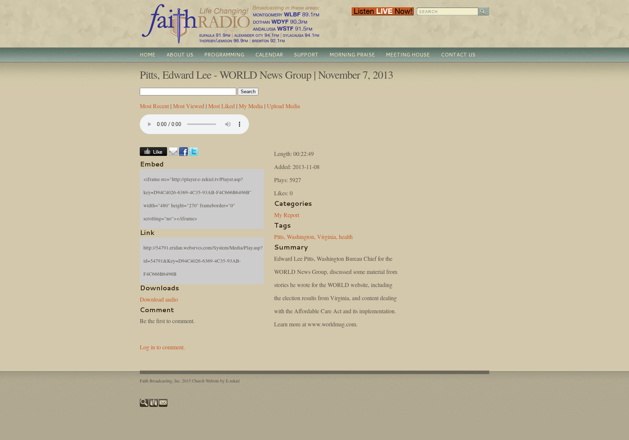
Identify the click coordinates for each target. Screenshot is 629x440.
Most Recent (154, 106)
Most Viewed (188, 106)
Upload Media (283, 106)
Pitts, (279, 236)
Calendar (269, 54)
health (346, 236)
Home (147, 54)
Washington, (301, 236)
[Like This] (153, 153)
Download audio (159, 299)
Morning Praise (352, 54)
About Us (179, 54)
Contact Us (458, 54)
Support (306, 54)
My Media (251, 106)
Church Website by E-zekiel (216, 381)
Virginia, (327, 236)
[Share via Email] (173, 153)
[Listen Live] (383, 13)
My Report (286, 215)
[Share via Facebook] (183, 153)
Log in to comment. (162, 347)
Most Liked (221, 106)
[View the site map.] (154, 405)
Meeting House (408, 54)
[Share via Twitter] (193, 153)
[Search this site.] (144, 405)
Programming (224, 54)
